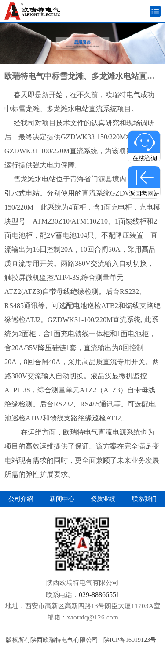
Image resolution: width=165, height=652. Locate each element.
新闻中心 (62, 499)
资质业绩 (103, 499)
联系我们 (144, 499)
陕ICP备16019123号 (129, 640)
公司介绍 (20, 499)
